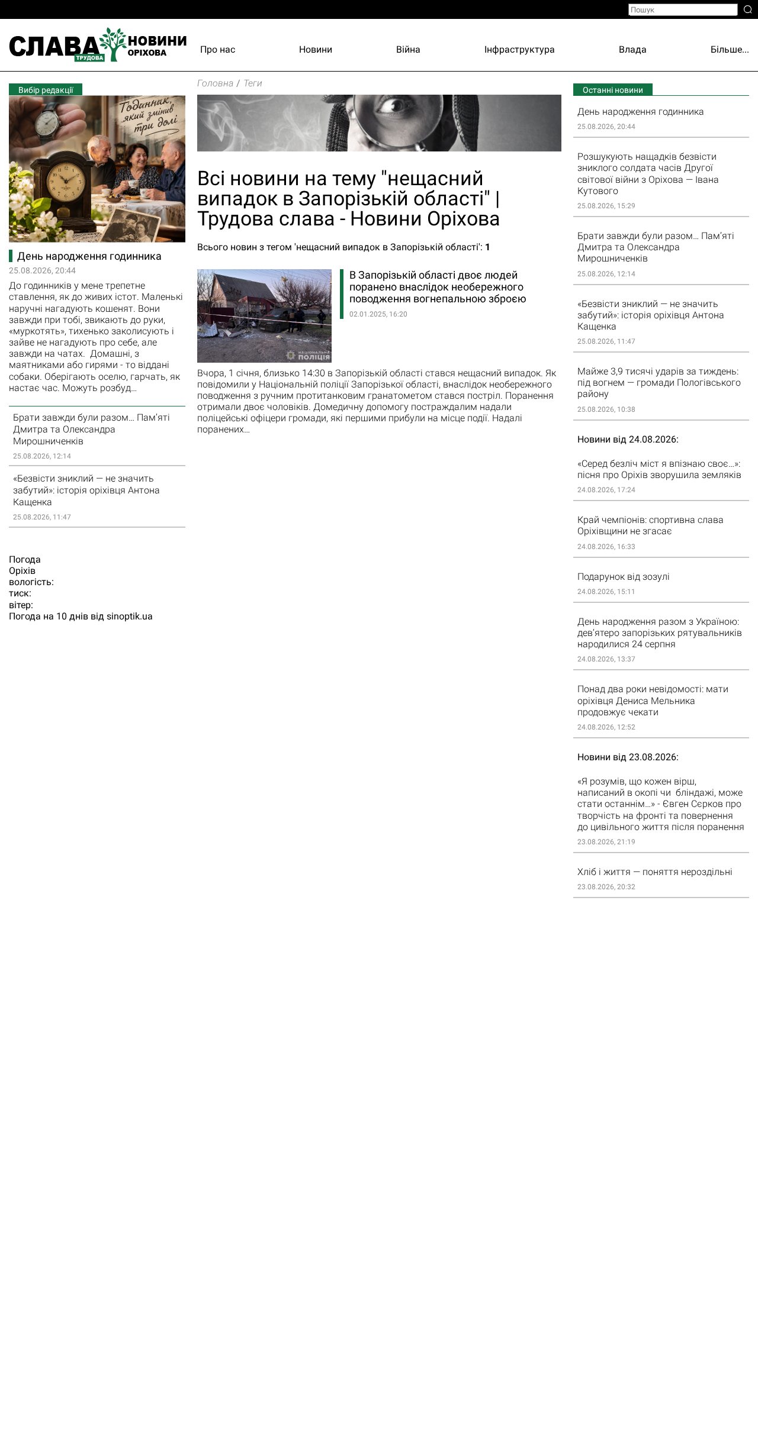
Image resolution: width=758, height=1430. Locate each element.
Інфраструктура (519, 49)
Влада (633, 49)
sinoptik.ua (130, 616)
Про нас (217, 49)
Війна (408, 49)
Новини (315, 49)
